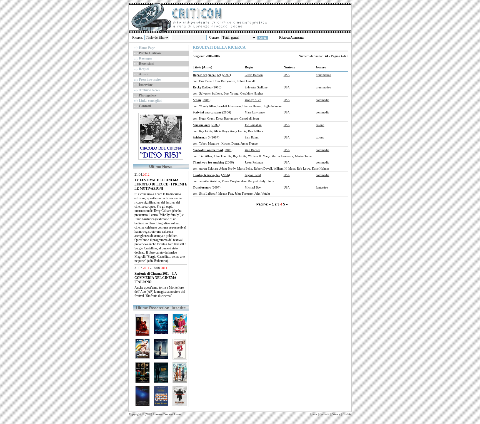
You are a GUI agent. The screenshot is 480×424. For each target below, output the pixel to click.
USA (287, 74)
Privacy (335, 414)
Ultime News (160, 166)
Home (313, 414)
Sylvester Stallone (256, 87)
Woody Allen (253, 99)
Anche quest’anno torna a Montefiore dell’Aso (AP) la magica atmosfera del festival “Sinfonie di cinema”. (159, 292)
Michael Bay (253, 187)
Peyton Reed (253, 175)
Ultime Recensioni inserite (161, 308)
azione (320, 125)
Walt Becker (252, 150)
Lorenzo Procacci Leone (167, 414)
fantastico (322, 187)
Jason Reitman (254, 162)
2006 (217, 87)
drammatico (323, 74)
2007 (226, 74)
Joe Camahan (253, 125)
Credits (346, 414)
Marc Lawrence (255, 112)
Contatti (324, 414)
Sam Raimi (252, 137)
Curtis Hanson (254, 74)
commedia (322, 99)
